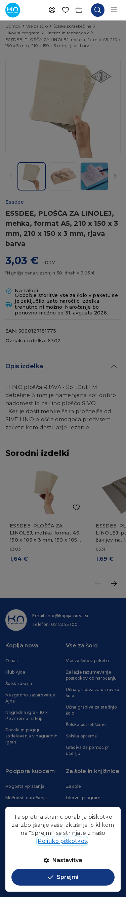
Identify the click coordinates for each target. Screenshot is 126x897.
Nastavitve (67, 860)
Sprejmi (67, 877)
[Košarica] (79, 10)
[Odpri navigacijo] (114, 10)
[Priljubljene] (65, 10)
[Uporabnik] (52, 10)
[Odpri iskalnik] (97, 10)
